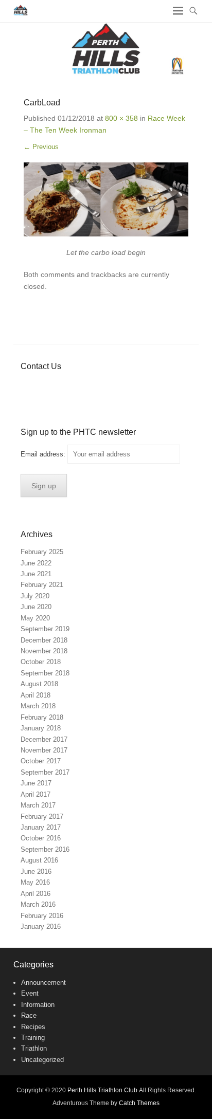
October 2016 (41, 838)
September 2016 (45, 849)
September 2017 (45, 772)
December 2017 (44, 739)
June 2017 (36, 783)
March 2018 (38, 706)
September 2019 (45, 629)
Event (30, 993)
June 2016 (36, 871)
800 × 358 (121, 118)
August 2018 (39, 684)
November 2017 (44, 750)
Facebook (29, 386)
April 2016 (35, 893)
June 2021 (36, 574)
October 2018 (41, 662)
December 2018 (44, 640)
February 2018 (42, 717)
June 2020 (36, 607)
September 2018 (45, 673)
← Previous (41, 147)
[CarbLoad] (106, 199)
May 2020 (35, 618)
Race (29, 1015)
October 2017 (41, 761)
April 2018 (35, 695)
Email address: (44, 454)
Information (38, 1004)
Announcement (43, 982)
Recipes (33, 1027)
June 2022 (36, 563)
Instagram (95, 386)
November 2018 (44, 651)
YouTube (73, 386)
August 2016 (39, 860)
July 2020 (35, 596)
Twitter (51, 386)
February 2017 (42, 816)
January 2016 (41, 926)
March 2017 (38, 805)
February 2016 (42, 916)
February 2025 (42, 552)
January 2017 (41, 827)
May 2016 (35, 882)
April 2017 (35, 794)
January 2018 (41, 728)
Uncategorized (42, 1059)
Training (33, 1037)
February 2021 (42, 585)
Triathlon (34, 1048)
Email (117, 386)
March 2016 (38, 904)
